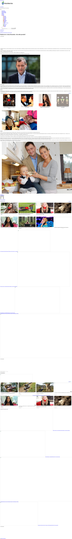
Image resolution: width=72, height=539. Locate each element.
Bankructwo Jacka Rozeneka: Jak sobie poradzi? (6, 32)
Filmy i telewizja (4, 11)
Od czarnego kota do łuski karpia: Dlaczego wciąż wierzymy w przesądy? (9, 251)
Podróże (3, 13)
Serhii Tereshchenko (2, 199)
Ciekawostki (3, 10)
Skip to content (2, 0)
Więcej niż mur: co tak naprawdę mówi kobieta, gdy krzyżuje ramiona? (8, 286)
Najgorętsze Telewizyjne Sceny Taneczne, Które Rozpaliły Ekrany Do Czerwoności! (48, 525)
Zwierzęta (3, 14)
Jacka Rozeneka (2, 195)
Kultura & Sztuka (4, 12)
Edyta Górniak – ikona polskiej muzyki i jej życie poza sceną (52, 456)
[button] (2, 27)
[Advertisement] (22, 42)
